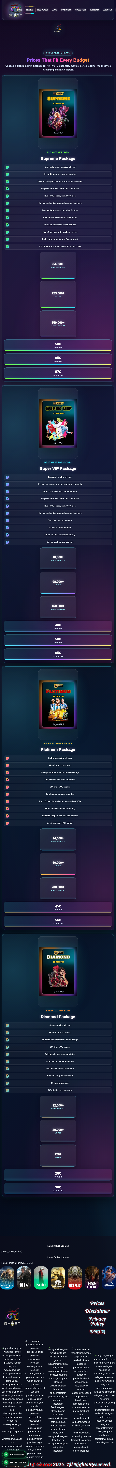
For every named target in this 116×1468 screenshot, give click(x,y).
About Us (107, 10)
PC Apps (48, 30)
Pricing (29, 10)
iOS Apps (48, 25)
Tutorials (94, 10)
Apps (54, 10)
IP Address (66, 10)
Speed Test (80, 10)
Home (19, 10)
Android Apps (50, 19)
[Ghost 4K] (15, 10)
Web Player (42, 10)
